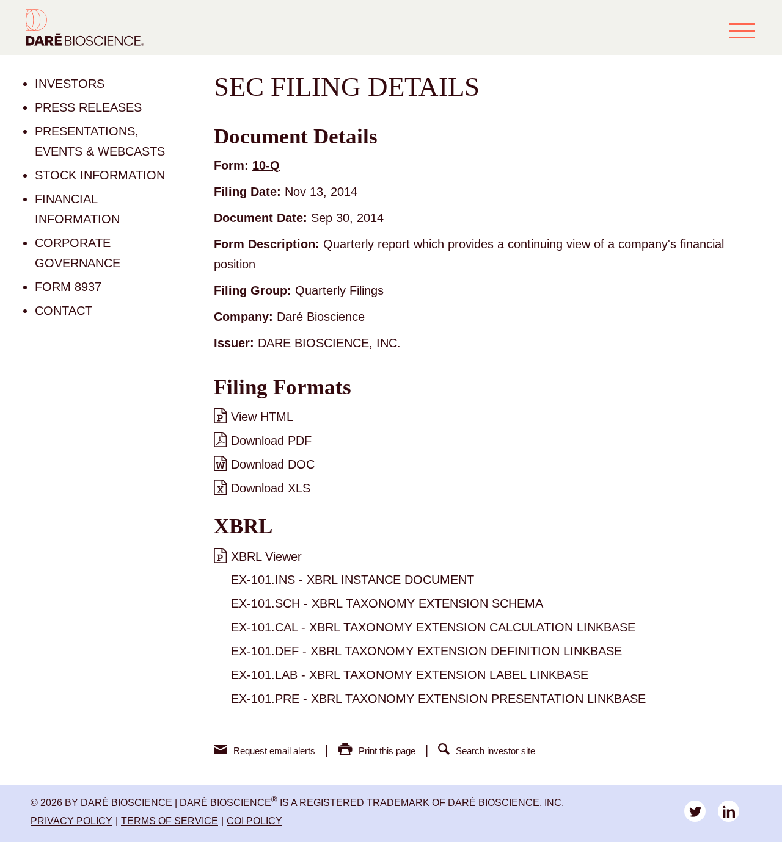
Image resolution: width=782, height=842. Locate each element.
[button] (742, 30)
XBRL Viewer (266, 556)
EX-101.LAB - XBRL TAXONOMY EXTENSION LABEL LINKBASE (409, 675)
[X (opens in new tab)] (695, 811)
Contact (63, 310)
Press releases (88, 107)
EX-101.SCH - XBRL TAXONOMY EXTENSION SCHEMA (387, 603)
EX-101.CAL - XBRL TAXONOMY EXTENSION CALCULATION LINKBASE (433, 627)
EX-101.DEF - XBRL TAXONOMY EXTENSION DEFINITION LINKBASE (426, 651)
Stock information (100, 175)
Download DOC (273, 464)
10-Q (266, 165)
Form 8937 (68, 286)
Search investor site (495, 751)
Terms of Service (169, 821)
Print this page (387, 751)
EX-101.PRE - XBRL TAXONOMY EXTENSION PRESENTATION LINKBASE (438, 698)
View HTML (262, 416)
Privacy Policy (71, 821)
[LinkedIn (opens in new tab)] (728, 811)
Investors (69, 83)
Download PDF (271, 440)
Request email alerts (274, 751)
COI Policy (254, 821)
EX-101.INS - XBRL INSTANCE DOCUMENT (352, 579)
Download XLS (270, 488)
